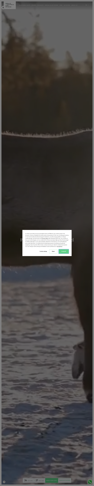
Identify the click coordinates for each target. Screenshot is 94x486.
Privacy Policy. (45, 238)
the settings (59, 246)
